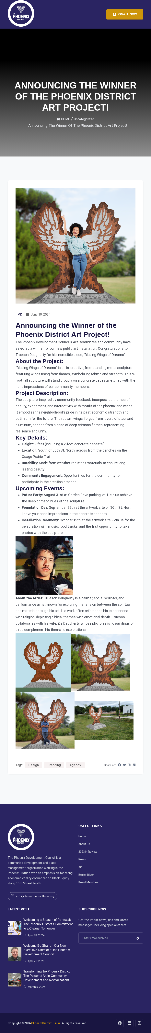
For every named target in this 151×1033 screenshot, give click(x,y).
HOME (65, 119)
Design (33, 765)
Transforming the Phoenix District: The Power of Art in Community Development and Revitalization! (46, 976)
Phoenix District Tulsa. (46, 1023)
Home (82, 836)
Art (80, 867)
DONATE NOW (126, 14)
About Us (84, 844)
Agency (75, 765)
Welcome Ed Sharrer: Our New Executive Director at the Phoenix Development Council (46, 950)
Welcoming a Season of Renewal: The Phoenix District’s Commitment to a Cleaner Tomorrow (48, 924)
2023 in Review (87, 851)
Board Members (88, 882)
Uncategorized (84, 119)
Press (82, 859)
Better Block (86, 874)
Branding (54, 765)
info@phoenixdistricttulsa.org (35, 896)
